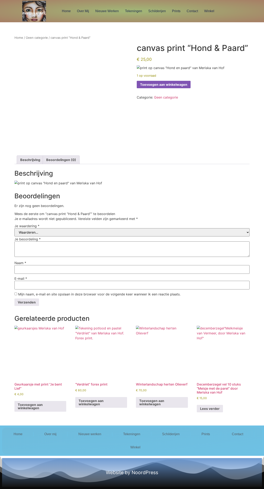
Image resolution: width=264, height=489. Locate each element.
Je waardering (26, 226)
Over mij (83, 11)
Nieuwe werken (107, 11)
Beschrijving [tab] (30, 160)
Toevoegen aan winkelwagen (163, 84)
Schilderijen (157, 11)
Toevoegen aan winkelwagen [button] (30, 406)
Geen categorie (37, 38)
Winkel (209, 11)
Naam (20, 262)
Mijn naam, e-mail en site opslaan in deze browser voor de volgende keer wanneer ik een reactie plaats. (99, 294)
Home (66, 11)
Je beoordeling (27, 239)
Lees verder (210, 409)
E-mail (20, 278)
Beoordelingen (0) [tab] (61, 160)
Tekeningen (133, 11)
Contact (192, 11)
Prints (176, 11)
